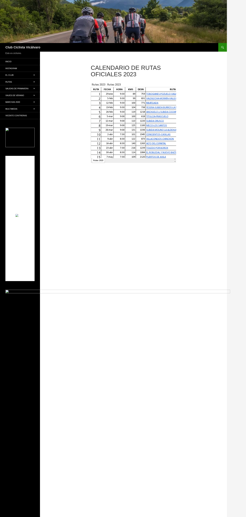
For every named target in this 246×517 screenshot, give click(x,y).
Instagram (11, 68)
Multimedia (11, 109)
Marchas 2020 (12, 102)
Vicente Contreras (16, 115)
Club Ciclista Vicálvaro (22, 47)
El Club (9, 75)
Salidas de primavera (16, 88)
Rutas (8, 82)
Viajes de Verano (14, 95)
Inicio (8, 61)
